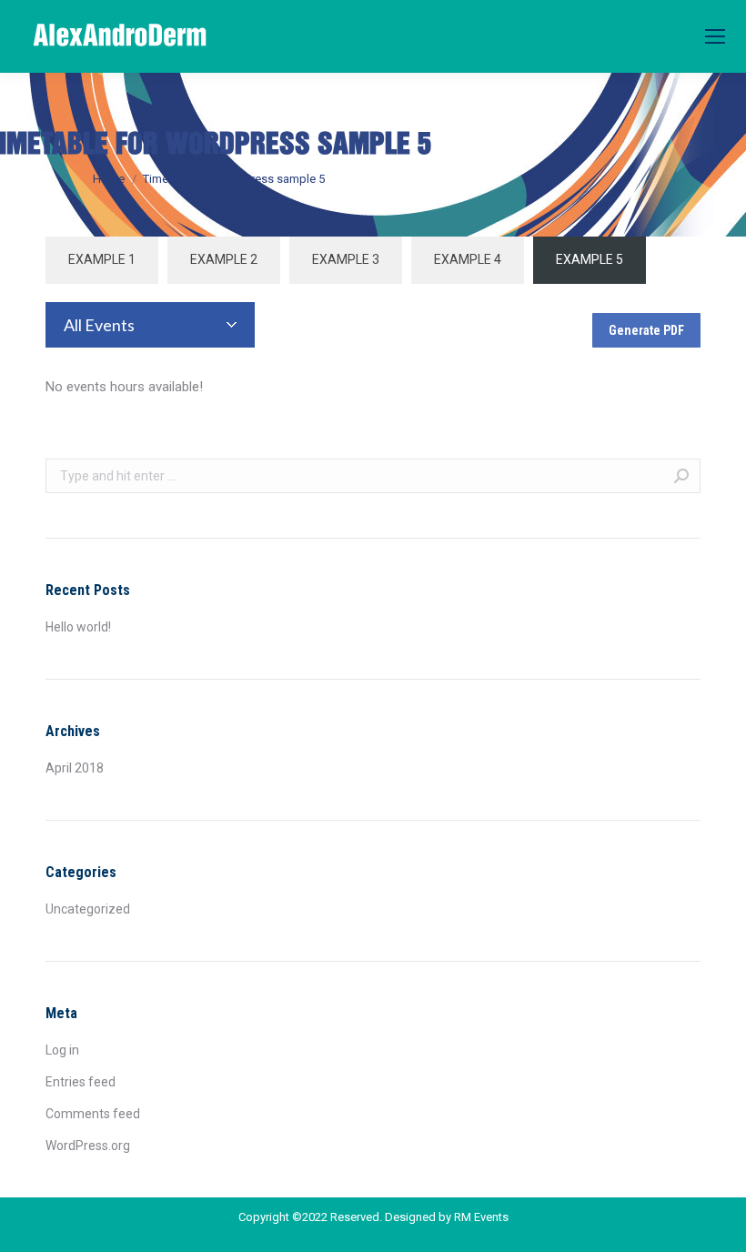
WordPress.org (87, 1145)
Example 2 (223, 259)
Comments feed (92, 1113)
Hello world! (78, 627)
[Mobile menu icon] (715, 36)
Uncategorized (87, 909)
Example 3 (345, 259)
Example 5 (589, 259)
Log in (62, 1050)
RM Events (481, 1217)
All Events (99, 325)
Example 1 (102, 259)
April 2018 (74, 768)
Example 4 (467, 259)
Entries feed (80, 1082)
